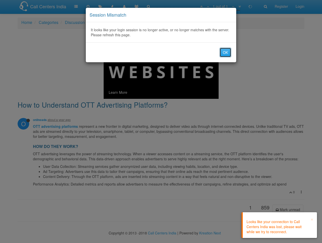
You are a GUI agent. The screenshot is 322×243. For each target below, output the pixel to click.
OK (225, 52)
